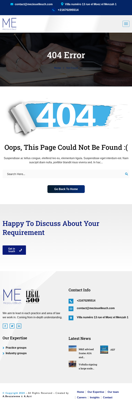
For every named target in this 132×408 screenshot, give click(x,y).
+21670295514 (68, 10)
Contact (107, 397)
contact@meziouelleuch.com (33, 4)
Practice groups (16, 347)
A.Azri (28, 396)
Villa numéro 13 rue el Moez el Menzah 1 (102, 317)
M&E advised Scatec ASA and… (86, 353)
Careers (81, 397)
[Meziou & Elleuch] (9, 24)
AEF (112, 349)
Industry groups (16, 353)
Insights (95, 397)
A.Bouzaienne (11, 396)
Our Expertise (95, 391)
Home (57, 67)
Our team (113, 391)
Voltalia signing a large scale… (88, 366)
